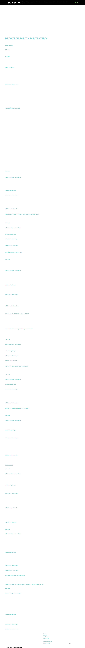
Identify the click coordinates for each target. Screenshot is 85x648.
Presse (45, 633)
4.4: (6, 93)
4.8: (6, 99)
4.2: (6, 90)
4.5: (6, 95)
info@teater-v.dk (11, 62)
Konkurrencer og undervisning (52, 2)
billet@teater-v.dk (32, 267)
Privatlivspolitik (46, 643)
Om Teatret (45, 636)
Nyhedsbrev (30, 3)
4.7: (6, 98)
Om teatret (66, 2)
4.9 (6, 101)
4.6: (6, 96)
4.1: (6, 89)
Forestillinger (25, 2)
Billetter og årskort (36, 2)
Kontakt (23, 3)
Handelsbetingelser (47, 641)
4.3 (6, 92)
